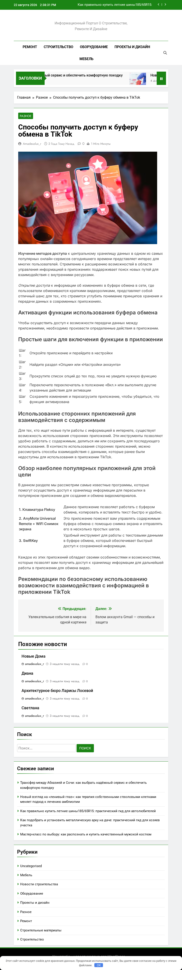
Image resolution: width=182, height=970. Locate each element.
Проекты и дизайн (132, 47)
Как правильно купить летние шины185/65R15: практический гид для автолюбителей (88, 811)
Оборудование (94, 47)
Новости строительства (39, 884)
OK (99, 965)
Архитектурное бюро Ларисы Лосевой (57, 690)
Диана (27, 673)
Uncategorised (31, 866)
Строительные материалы (40, 930)
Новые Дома (34, 656)
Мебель (86, 59)
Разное (26, 116)
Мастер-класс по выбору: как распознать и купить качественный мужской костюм (85, 834)
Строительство (58, 47)
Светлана (30, 708)
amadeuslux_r (32, 143)
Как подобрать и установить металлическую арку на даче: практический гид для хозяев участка (110, 5)
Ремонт (30, 47)
